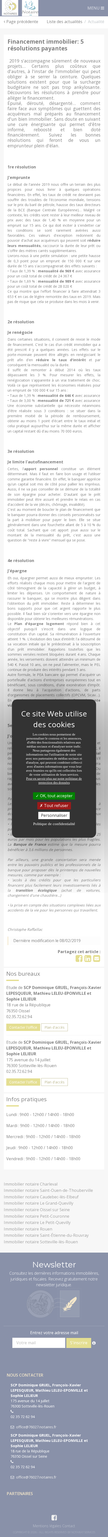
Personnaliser (54, 815)
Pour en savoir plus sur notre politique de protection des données (54, 780)
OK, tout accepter (56, 795)
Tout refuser (55, 805)
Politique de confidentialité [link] (54, 824)
